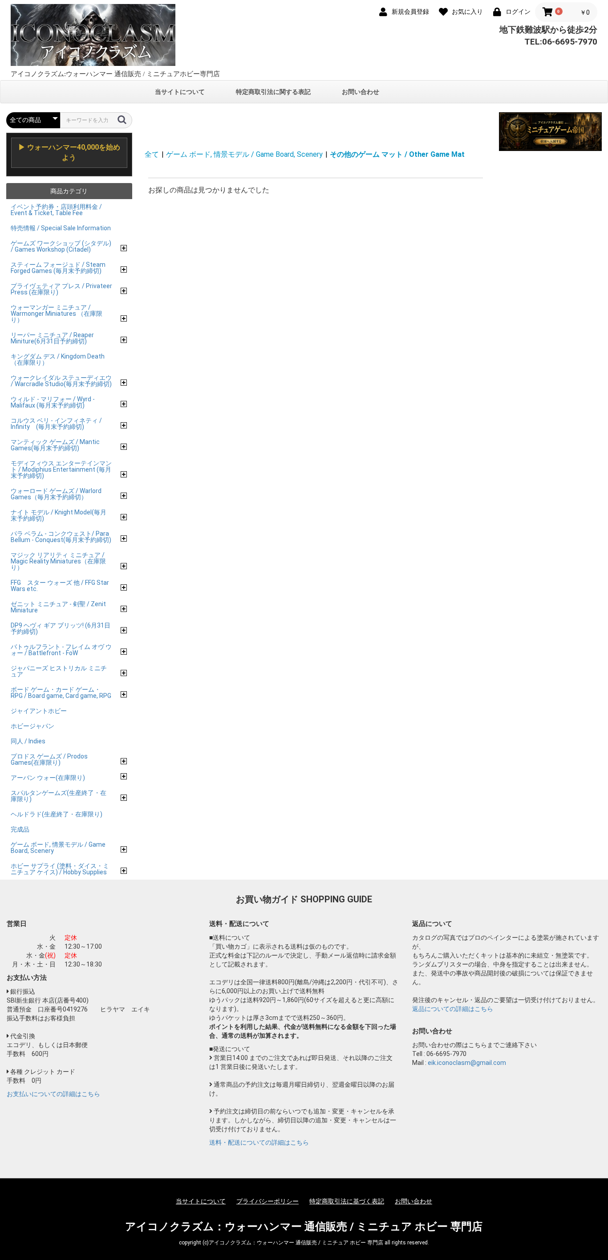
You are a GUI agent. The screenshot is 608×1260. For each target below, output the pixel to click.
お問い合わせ (360, 91)
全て (152, 154)
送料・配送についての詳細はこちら (259, 1142)
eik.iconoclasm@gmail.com (467, 1062)
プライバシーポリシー (267, 1201)
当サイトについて (180, 91)
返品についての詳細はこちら (452, 1008)
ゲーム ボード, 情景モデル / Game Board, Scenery (244, 154)
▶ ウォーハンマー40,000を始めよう (69, 152)
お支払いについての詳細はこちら (53, 1093)
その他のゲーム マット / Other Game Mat (397, 154)
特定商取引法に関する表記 (273, 91)
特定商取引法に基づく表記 (346, 1201)
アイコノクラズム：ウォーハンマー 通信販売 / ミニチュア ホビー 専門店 (303, 1226)
